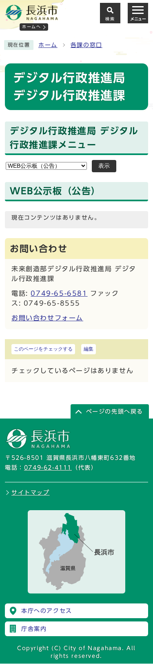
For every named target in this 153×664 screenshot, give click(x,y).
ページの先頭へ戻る (114, 411)
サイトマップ (30, 492)
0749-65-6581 (59, 293)
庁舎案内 (34, 629)
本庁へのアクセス (46, 611)
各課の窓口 (86, 45)
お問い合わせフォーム (47, 318)
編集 (88, 349)
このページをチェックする (43, 349)
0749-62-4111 (48, 467)
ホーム (48, 45)
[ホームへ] (31, 17)
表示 (104, 166)
